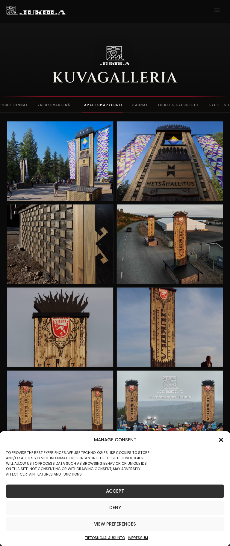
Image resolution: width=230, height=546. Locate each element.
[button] (221, 440)
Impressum (138, 537)
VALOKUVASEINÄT (54, 105)
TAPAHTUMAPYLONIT (102, 105)
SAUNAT (140, 105)
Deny (115, 507)
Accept (115, 491)
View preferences (115, 524)
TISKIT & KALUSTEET (178, 105)
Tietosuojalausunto (105, 537)
